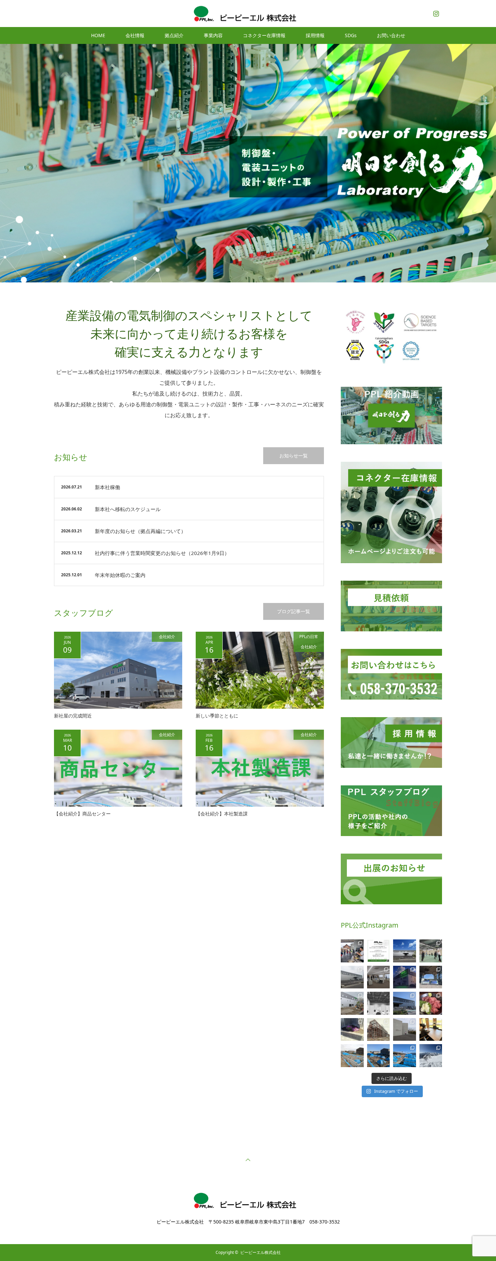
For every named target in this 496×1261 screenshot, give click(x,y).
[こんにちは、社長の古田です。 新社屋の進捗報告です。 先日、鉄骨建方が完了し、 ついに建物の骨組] (378, 1029)
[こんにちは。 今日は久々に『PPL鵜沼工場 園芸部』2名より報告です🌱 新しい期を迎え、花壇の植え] (352, 1029)
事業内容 (213, 35)
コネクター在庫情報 (264, 35)
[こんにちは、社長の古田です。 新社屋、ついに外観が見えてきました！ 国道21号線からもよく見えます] (404, 1003)
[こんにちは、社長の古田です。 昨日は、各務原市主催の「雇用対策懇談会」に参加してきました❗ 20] (378, 1003)
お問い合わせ (391, 35)
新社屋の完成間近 (73, 715)
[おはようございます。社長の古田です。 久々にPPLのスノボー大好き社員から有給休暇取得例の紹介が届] (430, 1055)
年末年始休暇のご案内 (120, 575)
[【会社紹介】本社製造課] (260, 768)
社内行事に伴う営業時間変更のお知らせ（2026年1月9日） (162, 553)
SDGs (351, 35)
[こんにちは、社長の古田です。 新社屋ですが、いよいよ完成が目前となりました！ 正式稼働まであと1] (378, 977)
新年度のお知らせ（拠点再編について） (140, 531)
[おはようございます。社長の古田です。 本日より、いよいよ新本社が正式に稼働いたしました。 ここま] (404, 950)
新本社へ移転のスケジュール (128, 509)
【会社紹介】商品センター (82, 813)
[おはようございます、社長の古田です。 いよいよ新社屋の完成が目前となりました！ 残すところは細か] (404, 977)
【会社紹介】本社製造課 (222, 813)
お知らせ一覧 (293, 455)
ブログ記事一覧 (293, 611)
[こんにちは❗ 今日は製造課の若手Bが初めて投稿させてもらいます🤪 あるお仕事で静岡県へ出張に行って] (430, 1003)
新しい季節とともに (217, 715)
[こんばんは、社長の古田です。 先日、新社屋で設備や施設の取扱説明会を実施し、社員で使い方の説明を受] (430, 950)
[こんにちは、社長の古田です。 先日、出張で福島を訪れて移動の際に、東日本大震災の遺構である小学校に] (404, 1029)
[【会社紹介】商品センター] (118, 768)
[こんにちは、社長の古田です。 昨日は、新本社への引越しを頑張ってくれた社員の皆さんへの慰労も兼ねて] (352, 950)
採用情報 (315, 35)
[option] (248, 163)
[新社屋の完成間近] (118, 670)
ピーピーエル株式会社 (260, 1252)
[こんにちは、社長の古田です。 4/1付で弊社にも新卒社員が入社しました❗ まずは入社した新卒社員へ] (430, 1029)
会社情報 (135, 35)
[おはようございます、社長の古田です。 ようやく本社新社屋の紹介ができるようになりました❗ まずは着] (404, 1055)
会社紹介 (167, 636)
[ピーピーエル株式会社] (248, 13)
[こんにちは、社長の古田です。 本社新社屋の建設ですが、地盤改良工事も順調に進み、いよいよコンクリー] (378, 1055)
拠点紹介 (174, 35)
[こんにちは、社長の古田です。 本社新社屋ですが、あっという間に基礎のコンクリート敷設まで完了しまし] (352, 1055)
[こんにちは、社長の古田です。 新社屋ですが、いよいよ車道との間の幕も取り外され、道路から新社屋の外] (352, 1003)
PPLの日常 (308, 636)
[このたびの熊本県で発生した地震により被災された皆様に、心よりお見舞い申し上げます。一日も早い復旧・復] (378, 950)
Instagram (435, 12)
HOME (98, 35)
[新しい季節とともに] (260, 670)
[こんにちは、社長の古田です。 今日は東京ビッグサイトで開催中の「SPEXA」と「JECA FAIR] (430, 977)
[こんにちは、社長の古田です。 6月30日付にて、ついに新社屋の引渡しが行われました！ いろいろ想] (352, 977)
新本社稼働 (107, 487)
